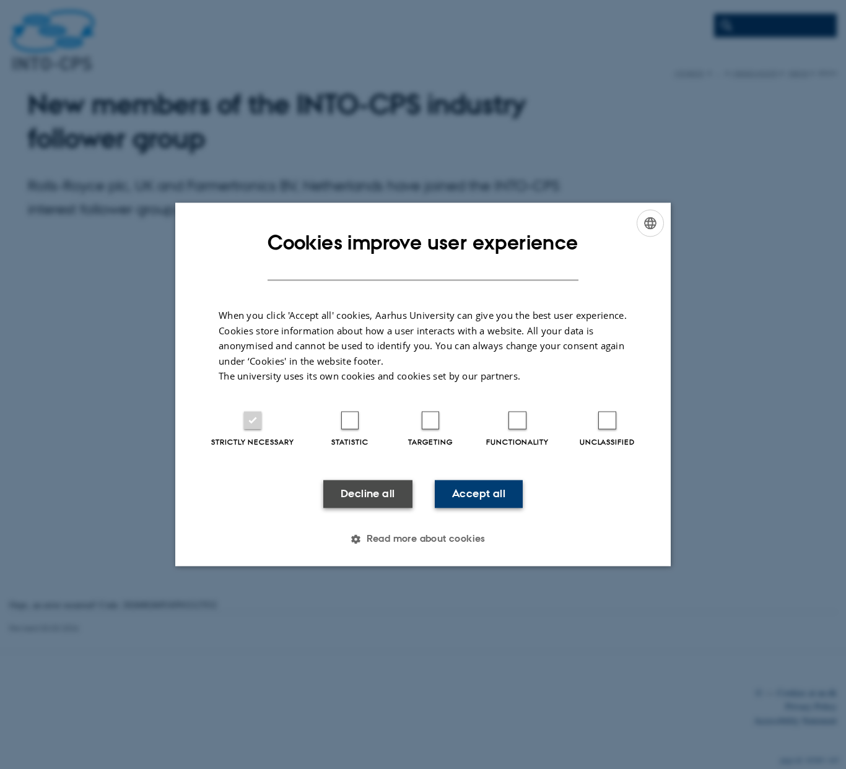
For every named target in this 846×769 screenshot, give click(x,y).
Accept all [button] (478, 493)
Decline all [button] (368, 493)
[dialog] (423, 384)
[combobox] (650, 223)
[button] (423, 539)
